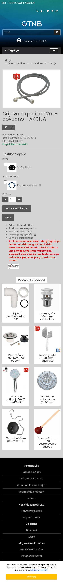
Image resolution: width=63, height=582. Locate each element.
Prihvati (31, 576)
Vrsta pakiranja (10, 176)
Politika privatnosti (31, 478)
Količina (6, 194)
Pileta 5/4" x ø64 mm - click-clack (47, 316)
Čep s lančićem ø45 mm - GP (16, 439)
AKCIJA (19, 134)
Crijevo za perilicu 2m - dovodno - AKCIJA (28, 63)
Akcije (31, 536)
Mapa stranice (31, 517)
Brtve (5, 158)
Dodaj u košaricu (17, 208)
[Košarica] (52, 11)
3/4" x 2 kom (24, 167)
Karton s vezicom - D (29, 185)
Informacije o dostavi (31, 491)
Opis (8, 217)
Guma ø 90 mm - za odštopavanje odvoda (47, 442)
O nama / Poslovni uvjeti (31, 485)
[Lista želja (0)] (48, 11)
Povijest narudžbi (31, 556)
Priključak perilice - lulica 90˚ (15, 316)
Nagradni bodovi (31, 472)
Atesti (31, 498)
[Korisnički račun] (42, 11)
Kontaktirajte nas (31, 511)
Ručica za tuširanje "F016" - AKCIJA (15, 399)
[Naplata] (57, 11)
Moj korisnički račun (31, 549)
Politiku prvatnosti (38, 570)
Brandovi (31, 530)
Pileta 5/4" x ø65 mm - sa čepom (16, 358)
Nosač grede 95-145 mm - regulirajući (47, 358)
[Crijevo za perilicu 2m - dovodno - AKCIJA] (31, 88)
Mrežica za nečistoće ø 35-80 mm (47, 399)
